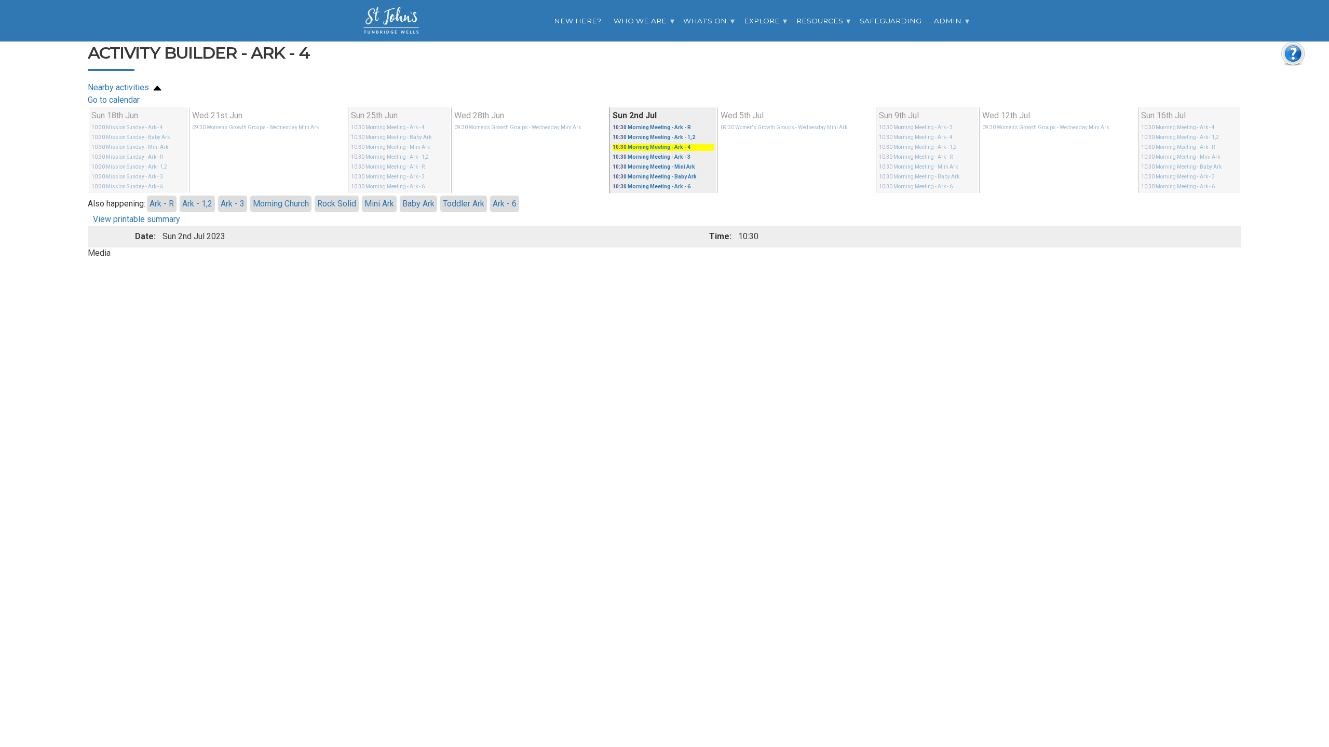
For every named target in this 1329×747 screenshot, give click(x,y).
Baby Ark (418, 204)
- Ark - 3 (127, 176)
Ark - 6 (505, 204)
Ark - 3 (233, 204)
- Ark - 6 (127, 186)
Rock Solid (336, 204)
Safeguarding (890, 21)
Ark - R (162, 204)
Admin (947, 21)
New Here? (577, 21)
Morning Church (281, 204)
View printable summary (136, 219)
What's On (705, 21)
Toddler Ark (463, 204)
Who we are (640, 21)
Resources (819, 21)
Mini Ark (379, 204)
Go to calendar (114, 100)
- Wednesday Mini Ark (255, 127)
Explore (762, 21)
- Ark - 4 (127, 127)
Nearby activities (119, 87)
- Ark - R (127, 157)
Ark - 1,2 (197, 204)
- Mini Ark (129, 147)
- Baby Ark (130, 137)
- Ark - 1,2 (129, 167)
